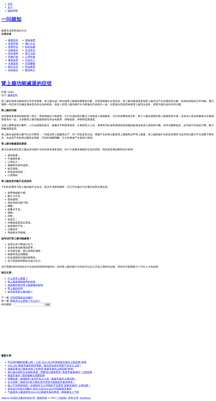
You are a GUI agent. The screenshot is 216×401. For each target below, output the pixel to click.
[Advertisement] (96, 97)
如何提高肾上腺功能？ (20, 291)
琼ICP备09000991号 (24, 398)
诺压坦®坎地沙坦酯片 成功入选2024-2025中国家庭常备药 (40, 388)
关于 (10, 7)
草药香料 (13, 53)
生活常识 (30, 50)
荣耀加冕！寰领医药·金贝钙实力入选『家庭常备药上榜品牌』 (42, 378)
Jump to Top (7, 397)
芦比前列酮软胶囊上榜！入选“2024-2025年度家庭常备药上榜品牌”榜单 (47, 362)
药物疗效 (13, 56)
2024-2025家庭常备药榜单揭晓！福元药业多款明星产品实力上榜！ (45, 365)
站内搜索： (7, 304)
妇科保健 (30, 47)
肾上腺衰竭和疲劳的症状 (21, 281)
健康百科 (13, 40)
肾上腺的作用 (15, 288)
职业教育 (30, 66)
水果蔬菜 (13, 63)
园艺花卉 (13, 66)
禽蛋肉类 (13, 60)
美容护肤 (13, 43)
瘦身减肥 (30, 40)
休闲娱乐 (13, 70)
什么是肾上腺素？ (18, 278)
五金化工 (30, 60)
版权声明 (13, 10)
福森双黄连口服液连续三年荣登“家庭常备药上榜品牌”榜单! (41, 368)
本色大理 (73, 398)
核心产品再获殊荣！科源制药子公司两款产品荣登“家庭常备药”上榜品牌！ (49, 385)
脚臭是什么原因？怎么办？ (25, 301)
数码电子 (30, 70)
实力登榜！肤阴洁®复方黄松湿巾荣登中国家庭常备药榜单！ (41, 382)
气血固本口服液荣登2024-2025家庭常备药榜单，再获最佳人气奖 (43, 392)
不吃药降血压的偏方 (21, 297)
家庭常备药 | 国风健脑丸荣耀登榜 (26, 375)
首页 (10, 4)
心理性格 (30, 56)
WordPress (85, 398)
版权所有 (42, 398)
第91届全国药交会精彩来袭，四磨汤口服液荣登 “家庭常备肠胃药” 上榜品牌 (50, 372)
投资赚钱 (30, 63)
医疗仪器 (30, 53)
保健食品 (13, 50)
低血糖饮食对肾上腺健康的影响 (25, 285)
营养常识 (13, 47)
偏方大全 (30, 43)
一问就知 (61, 398)
